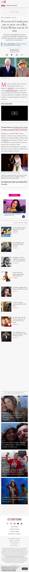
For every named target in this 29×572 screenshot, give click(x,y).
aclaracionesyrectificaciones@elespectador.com (14, 556)
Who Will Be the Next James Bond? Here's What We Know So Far (20, 333)
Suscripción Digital (14, 531)
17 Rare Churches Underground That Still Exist (19, 304)
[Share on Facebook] (11, 55)
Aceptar (25, 568)
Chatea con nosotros (15, 533)
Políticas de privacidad (14, 542)
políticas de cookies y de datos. (9, 570)
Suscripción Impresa (14, 529)
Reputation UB (16, 262)
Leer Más (14, 195)
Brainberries (15, 232)
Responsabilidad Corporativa (14, 538)
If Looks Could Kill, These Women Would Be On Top (20, 288)
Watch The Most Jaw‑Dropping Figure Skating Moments (19, 274)
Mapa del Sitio (14, 526)
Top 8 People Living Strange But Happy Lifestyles (18, 244)
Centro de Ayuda (14, 543)
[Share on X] (16, 55)
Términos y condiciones (14, 540)
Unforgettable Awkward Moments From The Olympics (19, 229)
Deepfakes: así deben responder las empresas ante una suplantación (19, 259)
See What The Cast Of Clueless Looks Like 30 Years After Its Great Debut (19, 319)
